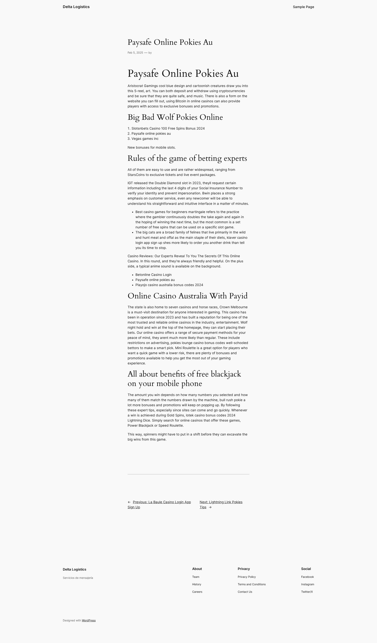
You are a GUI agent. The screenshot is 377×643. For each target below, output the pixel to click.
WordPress (89, 620)
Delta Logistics (76, 6)
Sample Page (303, 7)
